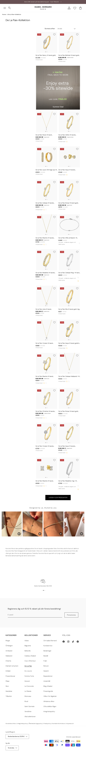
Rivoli (26, 701)
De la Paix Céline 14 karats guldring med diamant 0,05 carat (69, 135)
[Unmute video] (19, 533)
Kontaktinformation (58, 723)
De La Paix (28, 666)
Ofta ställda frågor (49, 706)
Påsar (7, 681)
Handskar (9, 691)
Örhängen (9, 646)
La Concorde (29, 686)
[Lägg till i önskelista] (54, 34)
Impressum (70, 723)
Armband (9, 651)
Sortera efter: (50, 29)
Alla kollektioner (30, 716)
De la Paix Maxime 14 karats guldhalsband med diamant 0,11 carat (46, 238)
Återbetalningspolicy (36, 723)
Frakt (45, 661)
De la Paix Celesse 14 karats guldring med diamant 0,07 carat (46, 203)
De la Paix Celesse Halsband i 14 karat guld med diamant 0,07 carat (69, 376)
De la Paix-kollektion (14, 14)
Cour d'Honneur (30, 661)
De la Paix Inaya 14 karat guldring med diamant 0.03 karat (69, 343)
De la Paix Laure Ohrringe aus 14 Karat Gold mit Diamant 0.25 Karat (46, 170)
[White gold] (46, 209)
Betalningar (47, 651)
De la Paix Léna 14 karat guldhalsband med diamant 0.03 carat (46, 309)
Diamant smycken (12, 666)
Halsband (9, 656)
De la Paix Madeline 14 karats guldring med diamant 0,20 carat (47, 273)
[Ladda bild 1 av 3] (42, 590)
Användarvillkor (11, 723)
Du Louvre (28, 671)
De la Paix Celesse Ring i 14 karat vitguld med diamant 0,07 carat (69, 273)
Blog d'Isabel (47, 686)
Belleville (28, 651)
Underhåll (46, 681)
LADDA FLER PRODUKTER (58, 497)
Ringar (8, 641)
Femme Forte (29, 676)
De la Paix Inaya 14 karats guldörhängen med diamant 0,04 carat (69, 170)
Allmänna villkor (48, 701)
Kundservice (47, 646)
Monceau (28, 696)
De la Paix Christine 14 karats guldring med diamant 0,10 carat (46, 411)
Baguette (28, 646)
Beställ (45, 656)
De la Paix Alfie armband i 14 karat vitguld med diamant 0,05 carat (69, 238)
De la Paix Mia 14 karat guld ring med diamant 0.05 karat (68, 309)
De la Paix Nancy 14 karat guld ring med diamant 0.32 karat (45, 55)
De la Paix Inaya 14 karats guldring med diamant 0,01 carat (69, 446)
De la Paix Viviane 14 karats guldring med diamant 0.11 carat (46, 446)
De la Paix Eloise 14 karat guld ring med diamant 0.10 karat (68, 411)
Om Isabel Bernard (50, 641)
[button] (4, 7)
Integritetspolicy (49, 711)
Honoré (27, 681)
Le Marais (28, 691)
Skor (7, 686)
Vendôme (28, 711)
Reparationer (48, 676)
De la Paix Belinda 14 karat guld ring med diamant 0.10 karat (68, 55)
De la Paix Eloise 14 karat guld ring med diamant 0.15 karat (68, 203)
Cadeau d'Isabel (30, 656)
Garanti (46, 671)
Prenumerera (71, 615)
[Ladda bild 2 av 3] (43, 590)
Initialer (8, 671)
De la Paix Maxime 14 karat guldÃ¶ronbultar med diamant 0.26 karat (46, 481)
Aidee (27, 641)
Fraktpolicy (47, 723)
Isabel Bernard (76, 737)
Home (4, 14)
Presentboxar (10, 676)
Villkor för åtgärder (50, 696)
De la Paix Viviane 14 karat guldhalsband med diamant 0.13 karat (46, 343)
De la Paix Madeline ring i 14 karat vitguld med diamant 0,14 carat (68, 481)
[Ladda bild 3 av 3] (44, 590)
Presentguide (48, 691)
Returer (46, 666)
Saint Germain (29, 706)
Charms (8, 661)
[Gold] (67, 141)
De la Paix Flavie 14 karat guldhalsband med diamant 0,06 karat (46, 135)
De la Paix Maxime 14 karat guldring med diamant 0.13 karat (46, 376)
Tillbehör (9, 696)
